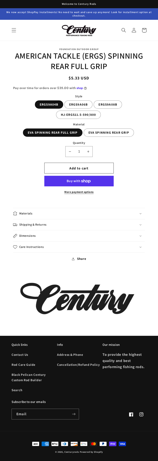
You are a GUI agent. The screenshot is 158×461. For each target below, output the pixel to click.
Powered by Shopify (91, 451)
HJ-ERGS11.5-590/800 (78, 115)
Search (17, 390)
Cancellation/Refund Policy (78, 365)
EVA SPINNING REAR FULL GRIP (52, 132)
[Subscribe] (74, 414)
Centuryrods (71, 451)
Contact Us (20, 355)
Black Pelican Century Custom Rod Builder (29, 377)
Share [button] (81, 259)
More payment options (79, 192)
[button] (14, 30)
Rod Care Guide (23, 365)
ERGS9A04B (49, 104)
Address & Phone (70, 355)
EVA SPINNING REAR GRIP (108, 132)
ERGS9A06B (78, 104)
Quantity (79, 143)
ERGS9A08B (107, 104)
